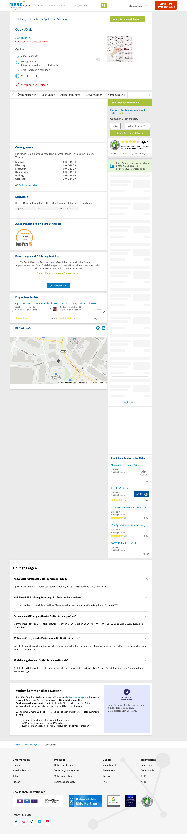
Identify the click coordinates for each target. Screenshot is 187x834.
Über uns (17, 765)
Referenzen (109, 770)
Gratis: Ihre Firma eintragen (166, 5)
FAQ (105, 782)
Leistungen (48, 94)
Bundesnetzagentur (79, 697)
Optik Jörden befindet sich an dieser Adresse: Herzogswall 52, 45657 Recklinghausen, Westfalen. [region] (61, 586)
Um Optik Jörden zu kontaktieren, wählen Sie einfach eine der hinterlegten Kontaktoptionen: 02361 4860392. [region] (67, 605)
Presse (16, 782)
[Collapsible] (146, 579)
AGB (143, 776)
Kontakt (107, 776)
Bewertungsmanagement (67, 770)
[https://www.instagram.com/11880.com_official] (24, 821)
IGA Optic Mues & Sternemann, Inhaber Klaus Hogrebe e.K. (130, 525)
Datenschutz (147, 770)
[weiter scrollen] (149, 95)
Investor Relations (22, 770)
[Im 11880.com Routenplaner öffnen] (98, 327)
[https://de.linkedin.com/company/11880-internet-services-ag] (39, 821)
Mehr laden (130, 402)
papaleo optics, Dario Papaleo (76, 303)
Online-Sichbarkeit (63, 765)
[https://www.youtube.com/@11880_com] (47, 821)
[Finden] (104, 5)
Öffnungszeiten (27, 94)
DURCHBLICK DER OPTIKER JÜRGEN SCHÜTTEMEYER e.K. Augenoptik (130, 507)
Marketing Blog (110, 765)
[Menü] (152, 5)
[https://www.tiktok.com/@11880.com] (31, 821)
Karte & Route (116, 94)
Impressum (146, 765)
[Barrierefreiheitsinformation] (147, 5)
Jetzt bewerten (58, 285)
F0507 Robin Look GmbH (124, 543)
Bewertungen (94, 94)
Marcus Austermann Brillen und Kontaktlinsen (130, 465)
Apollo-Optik (118, 488)
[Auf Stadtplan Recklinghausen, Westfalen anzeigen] (103, 327)
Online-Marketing (63, 776)
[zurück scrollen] (12, 95)
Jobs (15, 776)
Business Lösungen (64, 782)
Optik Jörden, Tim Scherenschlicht (34, 303)
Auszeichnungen (70, 94)
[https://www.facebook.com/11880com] (16, 821)
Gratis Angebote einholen (126, 19)
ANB (143, 782)
